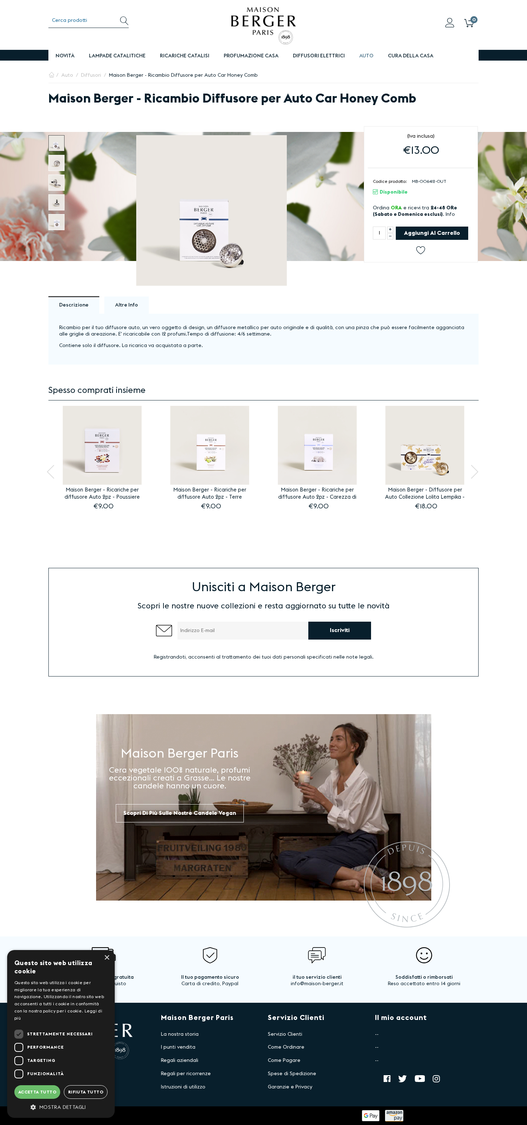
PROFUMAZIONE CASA (251, 55)
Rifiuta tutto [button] (85, 1092)
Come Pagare (284, 1060)
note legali (359, 657)
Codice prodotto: (390, 181)
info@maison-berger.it (317, 983)
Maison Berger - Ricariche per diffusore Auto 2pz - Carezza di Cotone (317, 494)
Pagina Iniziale (51, 75)
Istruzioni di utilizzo (183, 1087)
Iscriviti (340, 630)
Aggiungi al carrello (432, 233)
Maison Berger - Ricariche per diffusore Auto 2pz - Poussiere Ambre (102, 494)
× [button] (106, 957)
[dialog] (61, 1034)
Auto (366, 55)
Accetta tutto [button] (37, 1092)
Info (450, 214)
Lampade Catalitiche (117, 55)
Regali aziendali (179, 1060)
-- (377, 1034)
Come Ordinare (286, 1047)
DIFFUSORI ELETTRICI (319, 55)
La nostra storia (180, 1034)
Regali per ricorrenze (186, 1073)
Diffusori (91, 75)
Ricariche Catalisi (184, 55)
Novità (65, 55)
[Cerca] (124, 20)
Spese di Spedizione (292, 1073)
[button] (61, 1107)
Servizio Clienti (285, 1034)
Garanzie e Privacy (290, 1087)
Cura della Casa (410, 55)
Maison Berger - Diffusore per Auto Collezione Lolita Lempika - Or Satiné (425, 494)
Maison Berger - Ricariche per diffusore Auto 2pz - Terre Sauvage (209, 494)
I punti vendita (178, 1047)
